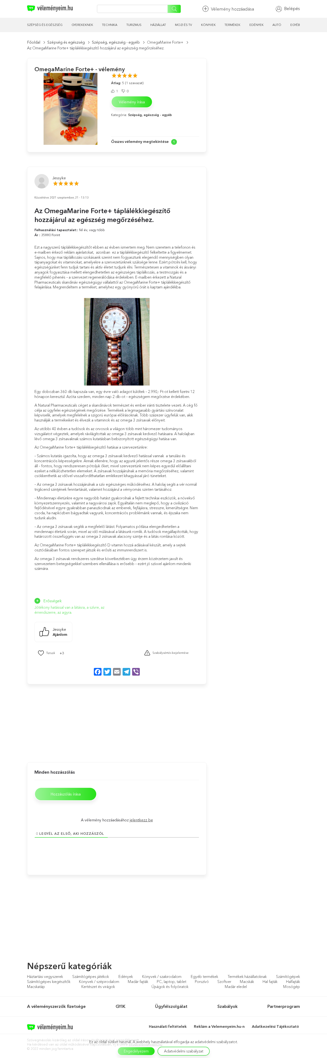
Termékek (232, 25)
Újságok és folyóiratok (170, 986)
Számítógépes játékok (90, 976)
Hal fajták (270, 981)
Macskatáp (36, 986)
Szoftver (224, 981)
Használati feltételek (168, 1026)
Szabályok (227, 1006)
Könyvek (208, 25)
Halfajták (293, 981)
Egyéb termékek (204, 976)
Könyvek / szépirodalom (99, 981)
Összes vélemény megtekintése (140, 141)
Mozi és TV (183, 25)
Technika (109, 25)
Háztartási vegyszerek (45, 976)
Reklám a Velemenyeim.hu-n (219, 1026)
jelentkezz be (141, 820)
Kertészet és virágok (98, 986)
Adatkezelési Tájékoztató (276, 1026)
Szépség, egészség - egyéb (116, 42)
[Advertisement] (70, 722)
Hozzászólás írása (66, 794)
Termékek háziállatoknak (247, 976)
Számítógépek (288, 976)
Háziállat (158, 25)
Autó (276, 25)
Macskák (247, 981)
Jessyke (59, 177)
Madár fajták (138, 981)
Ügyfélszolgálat (171, 1006)
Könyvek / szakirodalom (161, 976)
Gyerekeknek (82, 25)
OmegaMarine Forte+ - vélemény (79, 69)
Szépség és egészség (44, 25)
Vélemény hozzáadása (232, 9)
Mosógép (291, 986)
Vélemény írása (132, 101)
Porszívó (202, 981)
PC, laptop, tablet (171, 981)
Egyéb (295, 25)
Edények (256, 25)
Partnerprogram (283, 1006)
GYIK (120, 1006)
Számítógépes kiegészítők (48, 981)
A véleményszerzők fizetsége (56, 1006)
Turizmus (133, 25)
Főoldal (33, 42)
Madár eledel (236, 986)
